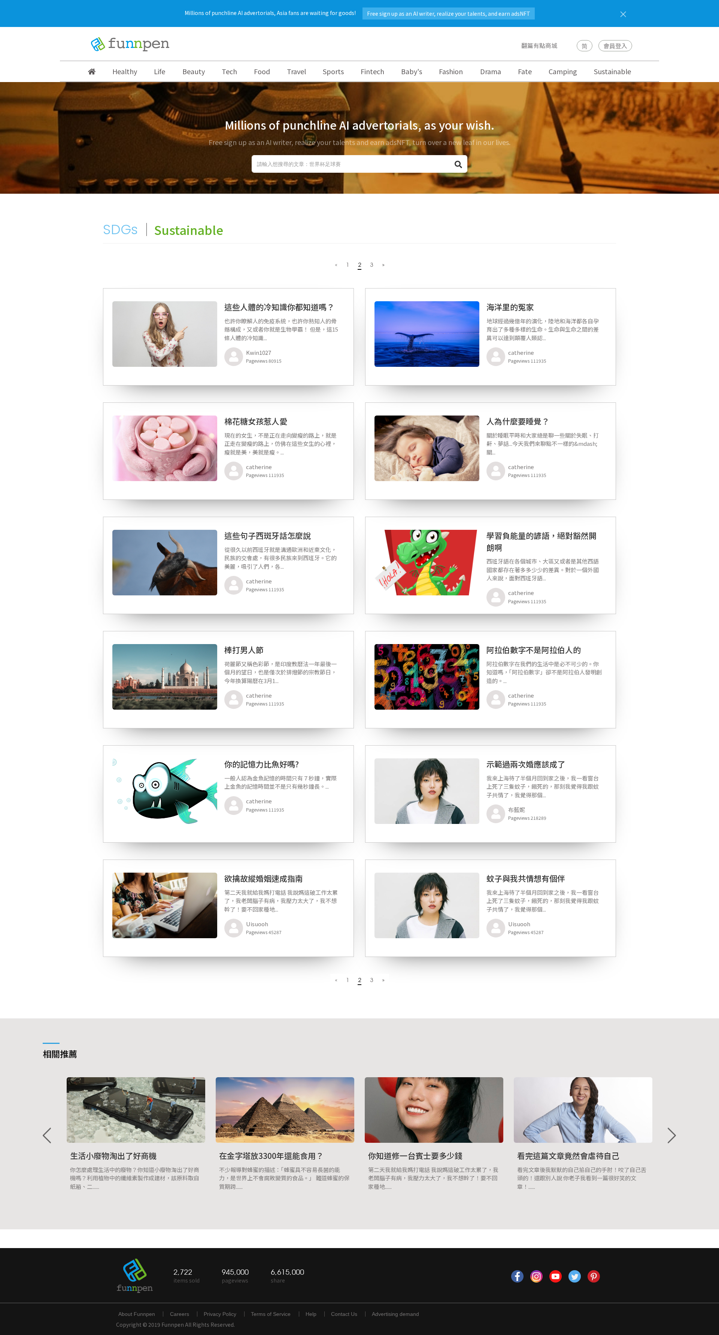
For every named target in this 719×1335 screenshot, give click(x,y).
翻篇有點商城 (539, 45)
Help (311, 1314)
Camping (563, 71)
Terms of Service (271, 1314)
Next (671, 1135)
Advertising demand (395, 1314)
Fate (525, 71)
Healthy (124, 71)
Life (159, 71)
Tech (229, 71)
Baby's (411, 71)
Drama (490, 71)
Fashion (451, 71)
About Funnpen (136, 1314)
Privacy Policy (220, 1314)
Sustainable (612, 71)
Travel (296, 71)
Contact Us (344, 1314)
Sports (333, 71)
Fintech (372, 71)
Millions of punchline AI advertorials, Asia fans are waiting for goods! (357, 12)
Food (262, 71)
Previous (47, 1135)
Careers (179, 1314)
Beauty (193, 71)
